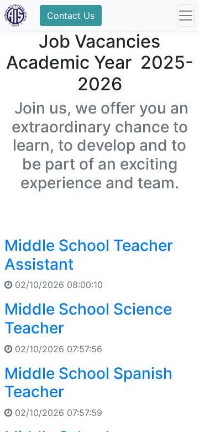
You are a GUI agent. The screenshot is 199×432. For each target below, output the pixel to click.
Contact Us (71, 15)
